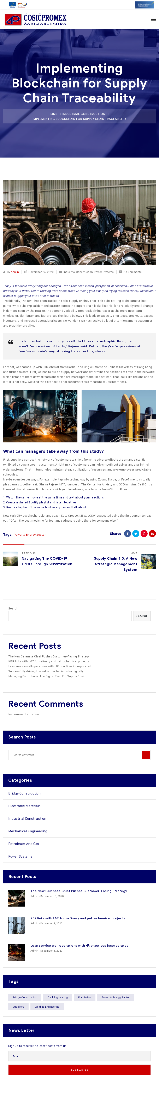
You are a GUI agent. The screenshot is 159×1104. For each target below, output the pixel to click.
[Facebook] (127, 533)
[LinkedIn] (152, 533)
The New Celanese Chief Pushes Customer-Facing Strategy (49, 656)
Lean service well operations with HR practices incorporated (49, 666)
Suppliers (18, 1006)
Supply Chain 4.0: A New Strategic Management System (115, 564)
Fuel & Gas (84, 997)
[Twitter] (135, 533)
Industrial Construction (84, 114)
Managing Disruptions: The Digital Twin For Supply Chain (47, 676)
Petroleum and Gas (23, 844)
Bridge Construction (24, 793)
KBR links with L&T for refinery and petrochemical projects (48, 661)
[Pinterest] (144, 533)
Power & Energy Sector (30, 534)
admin (15, 272)
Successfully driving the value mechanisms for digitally (46, 671)
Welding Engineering (47, 1006)
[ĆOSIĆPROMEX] (36, 19)
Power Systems (104, 272)
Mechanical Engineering (27, 831)
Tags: (7, 534)
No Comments (133, 272)
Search (13, 608)
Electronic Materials (24, 806)
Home (53, 114)
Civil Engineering (58, 997)
